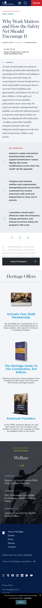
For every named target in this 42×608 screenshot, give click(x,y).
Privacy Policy (7, 585)
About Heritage (15, 532)
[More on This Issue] (21, 465)
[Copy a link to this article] (28, 238)
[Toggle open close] (35, 252)
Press (10, 539)
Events (11, 535)
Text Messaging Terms (10, 589)
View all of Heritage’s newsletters (16, 561)
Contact (12, 547)
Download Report (31, 42)
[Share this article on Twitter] (12, 238)
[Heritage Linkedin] (22, 575)
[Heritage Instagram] (17, 575)
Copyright (6, 593)
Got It (21, 602)
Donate (36, 3)
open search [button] (25, 3)
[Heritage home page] (4, 532)
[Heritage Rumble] (27, 575)
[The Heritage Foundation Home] (8, 3)
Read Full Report (19, 262)
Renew (11, 543)
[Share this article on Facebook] (20, 238)
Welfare (11, 14)
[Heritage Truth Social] (8, 575)
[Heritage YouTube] (31, 575)
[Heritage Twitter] (3, 575)
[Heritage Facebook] (12, 575)
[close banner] (40, 595)
